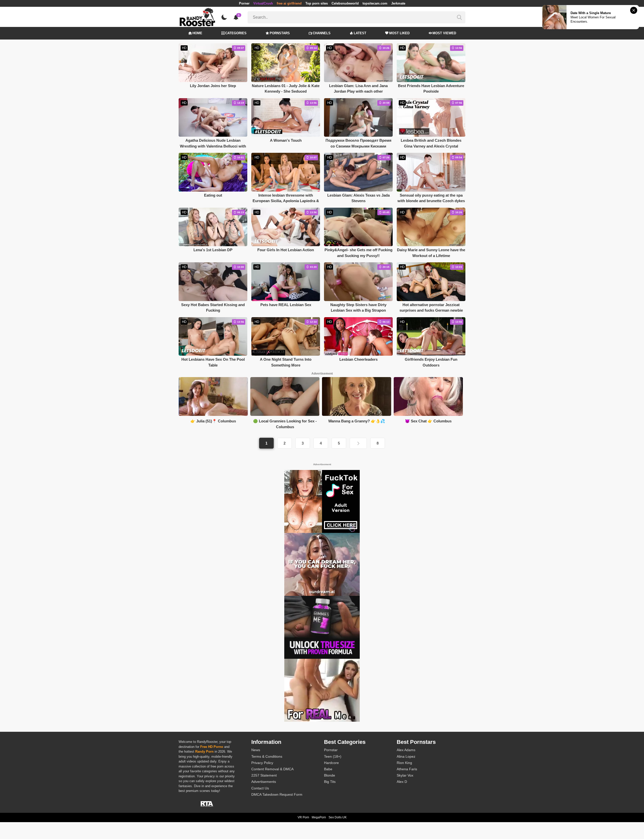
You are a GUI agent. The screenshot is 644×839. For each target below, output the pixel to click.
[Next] (358, 443)
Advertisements (263, 782)
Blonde (329, 775)
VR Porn (303, 817)
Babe (328, 769)
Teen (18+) (332, 756)
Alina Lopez (406, 756)
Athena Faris (407, 769)
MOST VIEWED (444, 33)
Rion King (404, 763)
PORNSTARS (280, 33)
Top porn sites (316, 3)
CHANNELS (322, 33)
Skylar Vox (405, 775)
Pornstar (331, 750)
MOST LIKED (399, 33)
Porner (244, 3)
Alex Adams (406, 750)
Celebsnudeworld (345, 3)
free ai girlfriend (289, 3)
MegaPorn (319, 817)
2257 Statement (264, 775)
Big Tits (330, 782)
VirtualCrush (263, 3)
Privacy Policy (262, 763)
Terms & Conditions (266, 756)
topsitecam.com (375, 3)
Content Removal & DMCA (272, 769)
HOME (197, 33)
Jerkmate (398, 3)
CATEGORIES (236, 33)
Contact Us (260, 788)
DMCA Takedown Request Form (276, 794)
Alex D (402, 782)
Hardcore (331, 763)
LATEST (360, 33)
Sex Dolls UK (338, 817)
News (255, 750)
